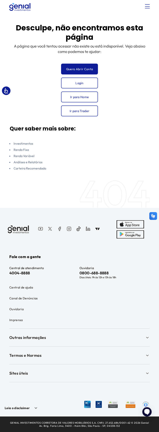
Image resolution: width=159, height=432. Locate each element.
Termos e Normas (25, 355)
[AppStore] (130, 224)
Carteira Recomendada (30, 168)
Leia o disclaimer (17, 408)
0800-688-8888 (94, 272)
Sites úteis (18, 373)
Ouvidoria (16, 309)
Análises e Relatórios (28, 162)
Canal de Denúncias (23, 298)
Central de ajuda (21, 287)
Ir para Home (79, 97)
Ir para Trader (79, 111)
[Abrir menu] (147, 6)
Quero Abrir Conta (79, 69)
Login (79, 83)
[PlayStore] (130, 234)
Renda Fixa (21, 150)
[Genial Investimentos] (19, 7)
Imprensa (16, 320)
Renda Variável (24, 156)
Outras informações (27, 337)
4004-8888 (19, 272)
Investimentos (23, 143)
